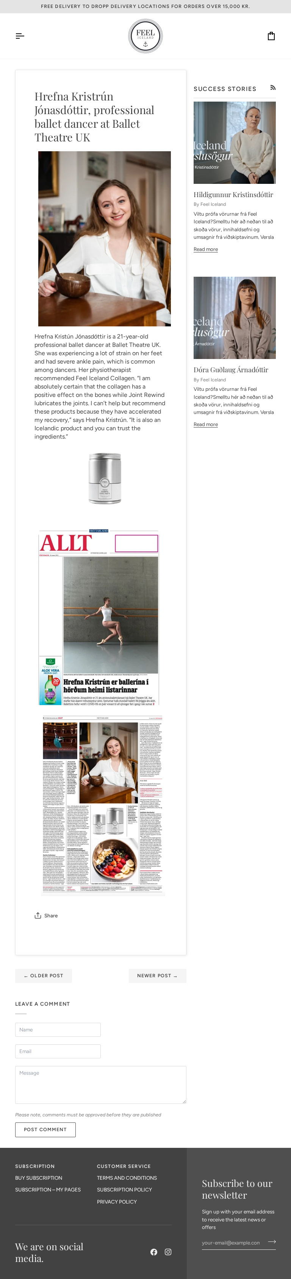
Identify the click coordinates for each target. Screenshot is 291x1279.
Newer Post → (157, 975)
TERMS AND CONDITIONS (127, 1178)
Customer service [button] (124, 1166)
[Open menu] (26, 36)
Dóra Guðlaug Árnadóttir (231, 369)
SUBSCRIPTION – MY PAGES (48, 1190)
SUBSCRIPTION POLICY (124, 1190)
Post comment (45, 1129)
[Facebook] (153, 1252)
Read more (206, 249)
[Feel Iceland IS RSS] (273, 87)
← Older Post (43, 975)
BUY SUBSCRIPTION (38, 1178)
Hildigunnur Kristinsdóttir (233, 194)
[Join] (269, 1241)
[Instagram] (168, 1252)
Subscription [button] (35, 1166)
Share (51, 915)
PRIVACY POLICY (117, 1202)
